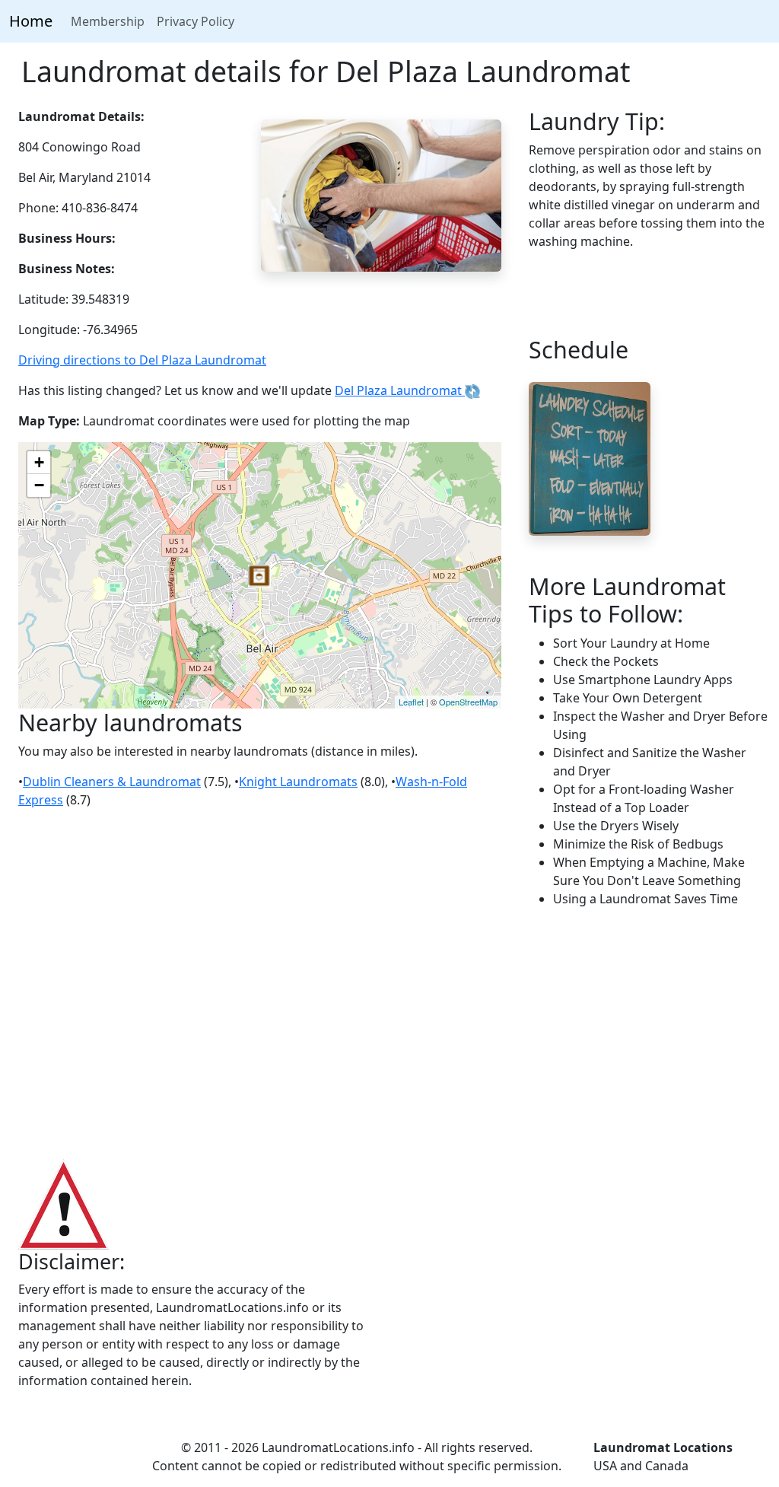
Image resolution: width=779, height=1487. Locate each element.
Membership (108, 21)
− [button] (39, 485)
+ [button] (39, 462)
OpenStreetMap (468, 702)
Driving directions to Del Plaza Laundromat (142, 360)
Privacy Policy (195, 21)
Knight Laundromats (298, 781)
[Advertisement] (389, 1034)
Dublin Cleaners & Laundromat (112, 781)
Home (30, 21)
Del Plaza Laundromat (400, 390)
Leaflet (411, 702)
